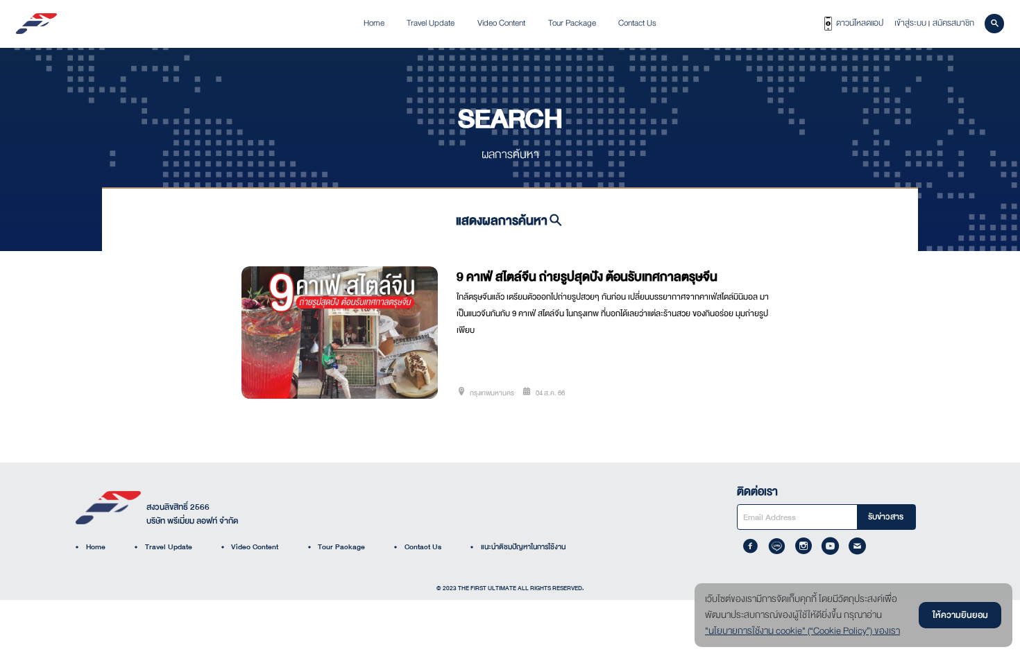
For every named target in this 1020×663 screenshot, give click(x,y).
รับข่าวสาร (885, 517)
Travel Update (163, 546)
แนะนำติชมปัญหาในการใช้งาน (518, 546)
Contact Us (417, 546)
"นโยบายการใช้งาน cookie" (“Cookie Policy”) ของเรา (802, 631)
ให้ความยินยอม (960, 615)
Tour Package (337, 546)
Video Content (250, 546)
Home (90, 546)
